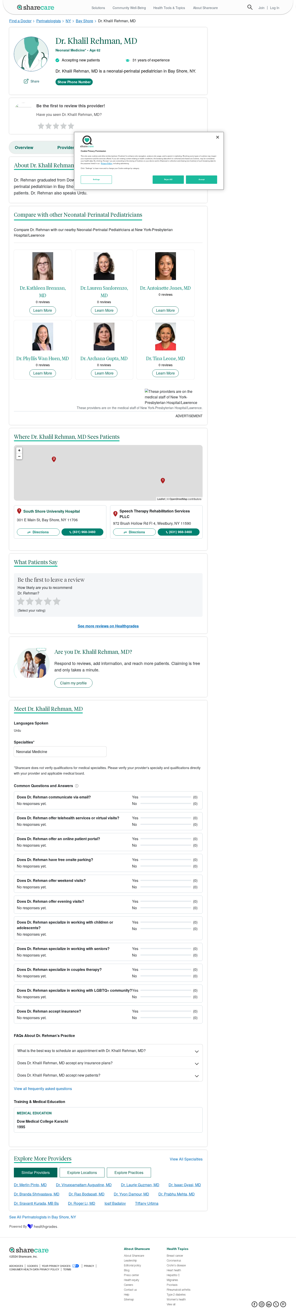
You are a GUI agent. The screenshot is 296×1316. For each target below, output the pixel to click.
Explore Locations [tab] (82, 1172)
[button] (76, 785)
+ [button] (19, 450)
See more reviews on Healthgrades (108, 626)
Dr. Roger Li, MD (81, 1203)
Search (250, 7)
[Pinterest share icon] (283, 1305)
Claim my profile (73, 683)
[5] (71, 124)
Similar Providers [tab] (36, 1172)
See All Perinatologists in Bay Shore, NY (42, 1217)
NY (68, 20)
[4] (64, 124)
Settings (96, 179)
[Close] (218, 137)
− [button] (19, 456)
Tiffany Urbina (146, 1203)
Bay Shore (84, 20)
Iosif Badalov (115, 1203)
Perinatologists (48, 20)
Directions (40, 532)
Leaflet (161, 499)
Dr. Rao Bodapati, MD (87, 1194)
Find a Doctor (20, 20)
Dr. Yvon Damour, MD (131, 1194)
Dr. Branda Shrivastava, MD (36, 1194)
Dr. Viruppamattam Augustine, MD (84, 1184)
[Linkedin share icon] (268, 1305)
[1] (40, 124)
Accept (201, 179)
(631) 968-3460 (84, 531)
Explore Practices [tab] (128, 1172)
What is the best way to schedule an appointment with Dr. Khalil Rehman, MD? (81, 1050)
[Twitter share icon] (276, 1305)
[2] (48, 124)
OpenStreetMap (178, 499)
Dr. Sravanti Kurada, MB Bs (36, 1203)
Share (35, 81)
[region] (149, 161)
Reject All (168, 179)
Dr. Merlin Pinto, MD (30, 1184)
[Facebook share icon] (254, 1305)
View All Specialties (186, 1159)
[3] (56, 124)
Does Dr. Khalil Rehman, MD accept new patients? (58, 1075)
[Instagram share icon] (261, 1305)
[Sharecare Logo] (36, 7)
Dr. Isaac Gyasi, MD (185, 1184)
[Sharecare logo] (60, 1250)
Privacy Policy (106, 163)
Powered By (18, 1226)
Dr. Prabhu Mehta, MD (176, 1194)
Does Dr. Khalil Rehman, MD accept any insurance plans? (65, 1062)
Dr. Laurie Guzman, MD (140, 1184)
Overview (24, 147)
